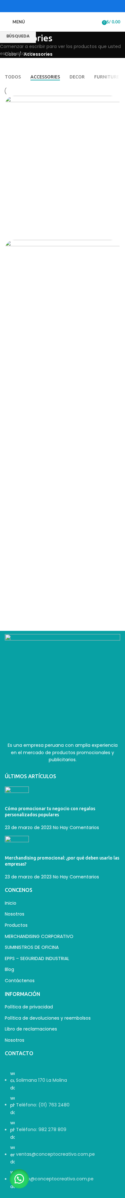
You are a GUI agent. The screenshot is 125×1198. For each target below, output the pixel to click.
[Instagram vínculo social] (62, 6)
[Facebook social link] (46, 6)
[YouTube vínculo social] (71, 6)
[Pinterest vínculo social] (79, 6)
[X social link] (54, 6)
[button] (19, 1178)
